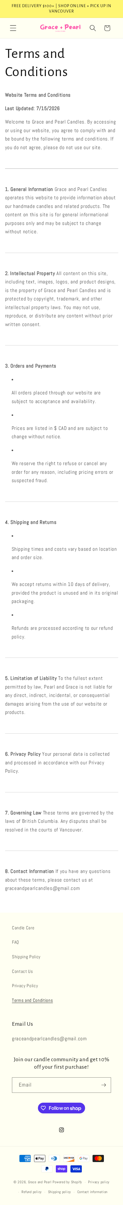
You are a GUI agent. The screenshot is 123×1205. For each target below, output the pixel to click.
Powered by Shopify (67, 1182)
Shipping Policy (26, 957)
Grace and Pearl (40, 1182)
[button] (13, 28)
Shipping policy (59, 1191)
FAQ (15, 942)
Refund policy (31, 1191)
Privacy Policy (25, 986)
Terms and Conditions (32, 1000)
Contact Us (22, 971)
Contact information (92, 1191)
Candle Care (23, 928)
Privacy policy (99, 1182)
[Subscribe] (103, 1085)
